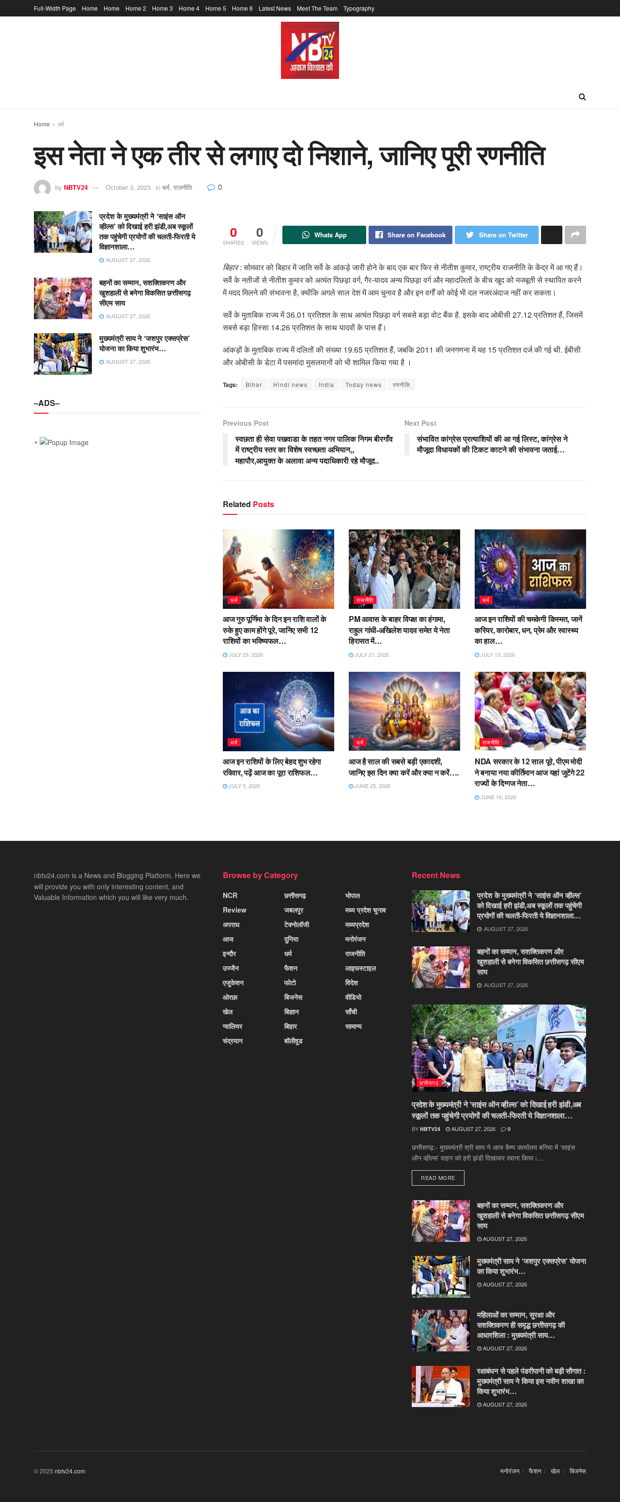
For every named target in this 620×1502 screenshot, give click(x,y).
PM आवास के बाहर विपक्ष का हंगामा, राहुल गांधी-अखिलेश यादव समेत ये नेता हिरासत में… (399, 629)
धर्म (61, 124)
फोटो (290, 982)
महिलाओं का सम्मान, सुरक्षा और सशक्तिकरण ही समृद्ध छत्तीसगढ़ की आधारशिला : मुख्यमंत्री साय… (521, 1324)
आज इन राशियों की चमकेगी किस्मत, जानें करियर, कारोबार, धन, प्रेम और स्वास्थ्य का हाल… (528, 629)
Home (90, 8)
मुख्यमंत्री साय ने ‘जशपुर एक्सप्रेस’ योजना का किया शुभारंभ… (144, 343)
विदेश (351, 982)
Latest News (275, 8)
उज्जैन (231, 968)
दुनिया (291, 939)
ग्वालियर (232, 1026)
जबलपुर (293, 909)
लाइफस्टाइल (360, 968)
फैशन (290, 968)
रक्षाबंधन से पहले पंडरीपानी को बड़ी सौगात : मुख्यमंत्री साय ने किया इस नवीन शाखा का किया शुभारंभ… (531, 1380)
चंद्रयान (233, 1040)
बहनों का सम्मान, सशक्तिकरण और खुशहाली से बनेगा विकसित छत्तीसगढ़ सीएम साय (145, 292)
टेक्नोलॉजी (296, 924)
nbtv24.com (70, 1471)
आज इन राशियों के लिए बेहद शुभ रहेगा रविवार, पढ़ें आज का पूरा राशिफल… (272, 766)
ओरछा (230, 997)
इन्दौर (229, 953)
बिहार (290, 1026)
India (326, 384)
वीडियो (353, 997)
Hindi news (290, 384)
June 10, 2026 (497, 797)
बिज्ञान (291, 1011)
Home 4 (189, 8)
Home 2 (135, 8)
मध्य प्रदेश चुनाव (365, 909)
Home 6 (242, 8)
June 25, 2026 (371, 786)
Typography (358, 8)
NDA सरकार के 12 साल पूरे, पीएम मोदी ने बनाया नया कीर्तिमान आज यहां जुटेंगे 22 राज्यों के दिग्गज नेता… (530, 772)
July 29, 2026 (245, 654)
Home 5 (215, 8)
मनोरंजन (355, 939)
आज (228, 939)
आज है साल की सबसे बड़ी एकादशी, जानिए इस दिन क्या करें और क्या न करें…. (404, 766)
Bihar (254, 384)
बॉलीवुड (293, 1040)
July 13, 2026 (497, 654)
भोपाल (352, 895)
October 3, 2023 (128, 187)
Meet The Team (317, 8)
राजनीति (182, 187)
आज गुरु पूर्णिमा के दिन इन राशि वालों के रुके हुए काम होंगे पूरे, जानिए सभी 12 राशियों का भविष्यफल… (274, 629)
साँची (351, 1011)
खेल (227, 1011)
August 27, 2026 (473, 1128)
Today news (363, 384)
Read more (438, 1177)
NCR (230, 895)
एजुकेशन (233, 982)
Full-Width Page (55, 8)
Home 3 (162, 8)
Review (235, 909)
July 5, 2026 (243, 786)
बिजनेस (293, 997)
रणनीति (401, 384)
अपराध (231, 924)
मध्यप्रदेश (357, 924)
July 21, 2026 (371, 654)
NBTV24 (76, 187)
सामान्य (353, 1026)
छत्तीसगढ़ (295, 895)
